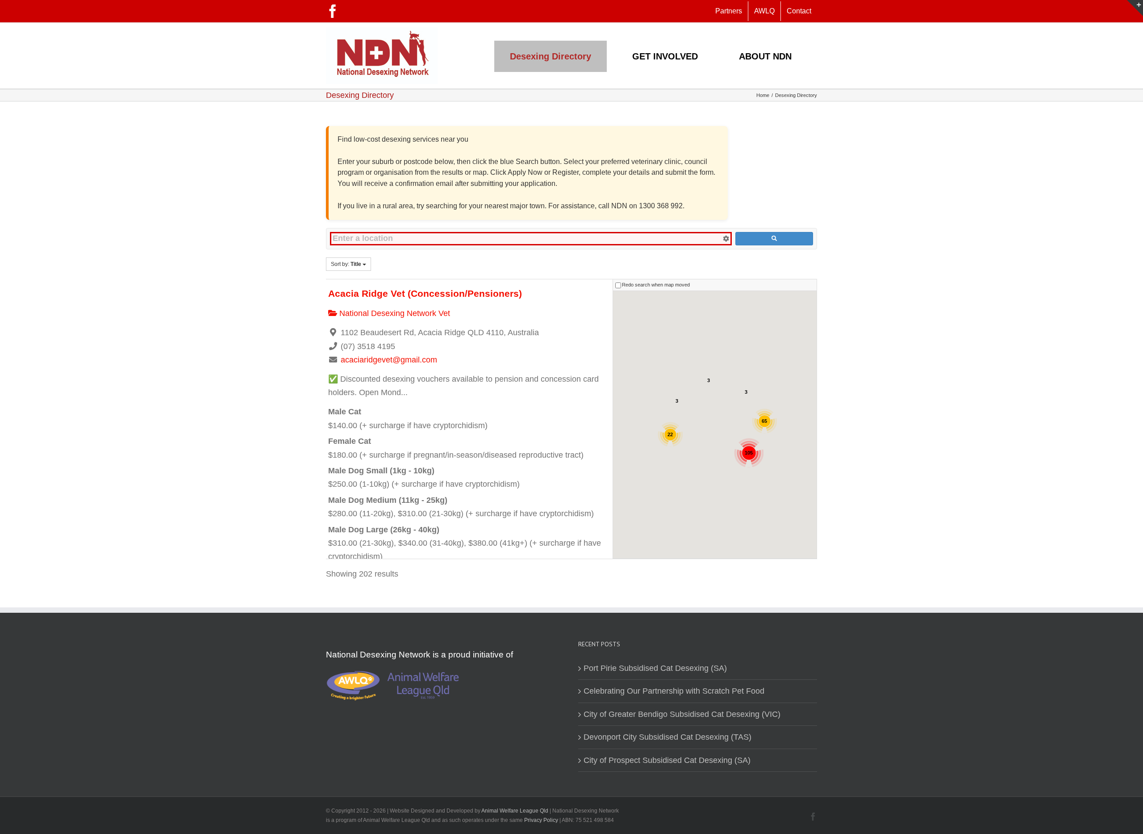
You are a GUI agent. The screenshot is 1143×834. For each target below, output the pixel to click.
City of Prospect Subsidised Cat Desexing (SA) (667, 760)
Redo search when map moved (656, 284)
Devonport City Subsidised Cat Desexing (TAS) (667, 737)
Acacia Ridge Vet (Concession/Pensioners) (425, 293)
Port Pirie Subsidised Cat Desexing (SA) (655, 668)
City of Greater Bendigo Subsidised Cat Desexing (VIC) (682, 714)
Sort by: (346, 264)
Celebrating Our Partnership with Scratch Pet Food (674, 691)
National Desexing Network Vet (393, 313)
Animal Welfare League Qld (514, 811)
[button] (715, 405)
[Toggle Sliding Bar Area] (1135, 8)
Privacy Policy (541, 820)
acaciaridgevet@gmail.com (389, 359)
